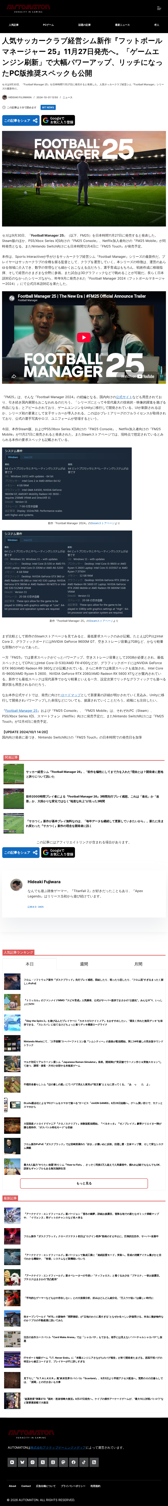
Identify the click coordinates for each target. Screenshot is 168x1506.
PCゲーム (48, 24)
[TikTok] (84, 1462)
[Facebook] (73, 1462)
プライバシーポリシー (73, 1486)
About (12, 1486)
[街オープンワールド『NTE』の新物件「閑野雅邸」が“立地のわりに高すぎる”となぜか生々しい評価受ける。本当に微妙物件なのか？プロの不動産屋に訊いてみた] (12, 1318)
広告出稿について (46, 1486)
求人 (156, 24)
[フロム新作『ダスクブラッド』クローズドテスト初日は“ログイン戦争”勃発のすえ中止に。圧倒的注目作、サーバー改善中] (12, 1236)
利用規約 (95, 1486)
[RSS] (94, 1462)
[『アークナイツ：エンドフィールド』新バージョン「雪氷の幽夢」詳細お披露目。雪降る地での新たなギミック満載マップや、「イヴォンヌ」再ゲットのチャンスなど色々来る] (12, 1216)
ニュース (68, 97)
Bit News (48, 107)
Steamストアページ (103, 523)
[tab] (29, 964)
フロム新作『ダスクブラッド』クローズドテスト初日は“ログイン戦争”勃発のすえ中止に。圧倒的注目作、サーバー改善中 (91, 1236)
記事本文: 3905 (36, 906)
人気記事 (14, 24)
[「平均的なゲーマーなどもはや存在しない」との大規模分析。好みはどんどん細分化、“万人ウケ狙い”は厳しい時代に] (12, 1298)
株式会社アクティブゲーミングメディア (58, 1447)
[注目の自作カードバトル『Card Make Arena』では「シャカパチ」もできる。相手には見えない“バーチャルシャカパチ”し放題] (12, 1339)
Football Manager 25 (21, 711)
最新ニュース (122, 24)
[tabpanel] (84, 1080)
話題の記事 (84, 24)
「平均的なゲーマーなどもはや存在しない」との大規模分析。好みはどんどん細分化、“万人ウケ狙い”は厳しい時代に (89, 1297)
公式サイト (124, 397)
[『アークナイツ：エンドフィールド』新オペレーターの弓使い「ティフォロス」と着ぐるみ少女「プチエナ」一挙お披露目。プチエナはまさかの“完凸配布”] (12, 1277)
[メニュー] (159, 8)
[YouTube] (12, 1462)
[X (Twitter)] (43, 1462)
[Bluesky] (22, 1462)
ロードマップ (71, 695)
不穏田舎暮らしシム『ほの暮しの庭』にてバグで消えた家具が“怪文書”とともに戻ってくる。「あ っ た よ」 (87, 1084)
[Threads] (53, 1462)
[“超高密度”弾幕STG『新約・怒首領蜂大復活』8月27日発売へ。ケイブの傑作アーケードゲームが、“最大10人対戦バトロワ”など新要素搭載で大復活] (12, 1401)
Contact (26, 1486)
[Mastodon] (63, 1462)
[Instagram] (32, 1462)
